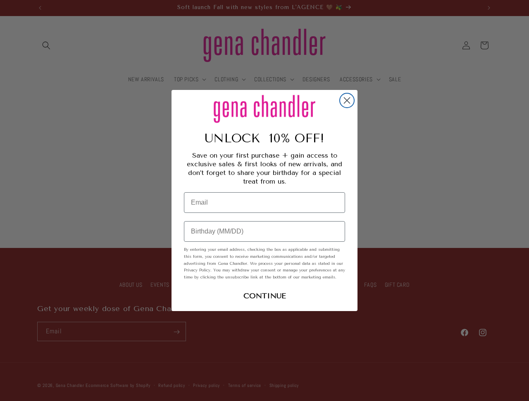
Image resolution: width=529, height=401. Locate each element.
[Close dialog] (347, 100)
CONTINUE (264, 295)
